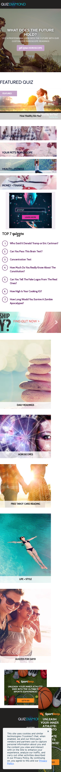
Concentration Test (20, 259)
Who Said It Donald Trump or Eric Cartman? (34, 243)
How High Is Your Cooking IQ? (26, 291)
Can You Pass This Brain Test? (26, 251)
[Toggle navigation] (59, 1)
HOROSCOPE (30, 48)
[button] (4, 322)
